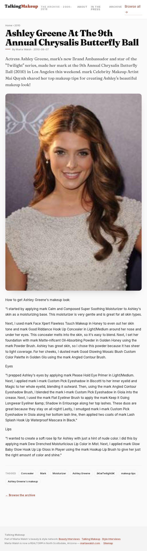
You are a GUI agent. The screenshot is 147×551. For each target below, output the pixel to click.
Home (8, 25)
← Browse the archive (20, 495)
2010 (17, 25)
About (82, 7)
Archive (115, 7)
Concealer (27, 473)
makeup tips (128, 473)
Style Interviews (111, 538)
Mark (43, 473)
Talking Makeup (91, 538)
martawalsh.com (90, 543)
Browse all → (132, 9)
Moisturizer (59, 473)
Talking (21, 6)
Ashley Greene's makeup (23, 481)
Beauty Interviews (69, 538)
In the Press (96, 8)
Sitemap (108, 543)
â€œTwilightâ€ (106, 473)
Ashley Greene (81, 473)
